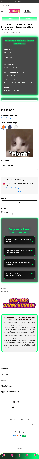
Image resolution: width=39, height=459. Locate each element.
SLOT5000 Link (8, 165)
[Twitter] (5, 292)
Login (12, 457)
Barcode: (13, 32)
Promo (4, 457)
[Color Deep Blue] (10, 127)
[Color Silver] (16, 127)
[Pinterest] (8, 292)
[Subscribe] (32, 424)
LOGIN (10, 19)
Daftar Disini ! (22, 1)
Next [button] (37, 2)
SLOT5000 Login (8, 171)
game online (28, 342)
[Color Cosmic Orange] (3, 127)
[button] (2, 11)
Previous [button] (2, 2)
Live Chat (35, 457)
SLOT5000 (18, 1)
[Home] (14, 11)
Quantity (4, 198)
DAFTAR (29, 19)
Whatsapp (27, 457)
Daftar (19, 457)
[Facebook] (2, 292)
